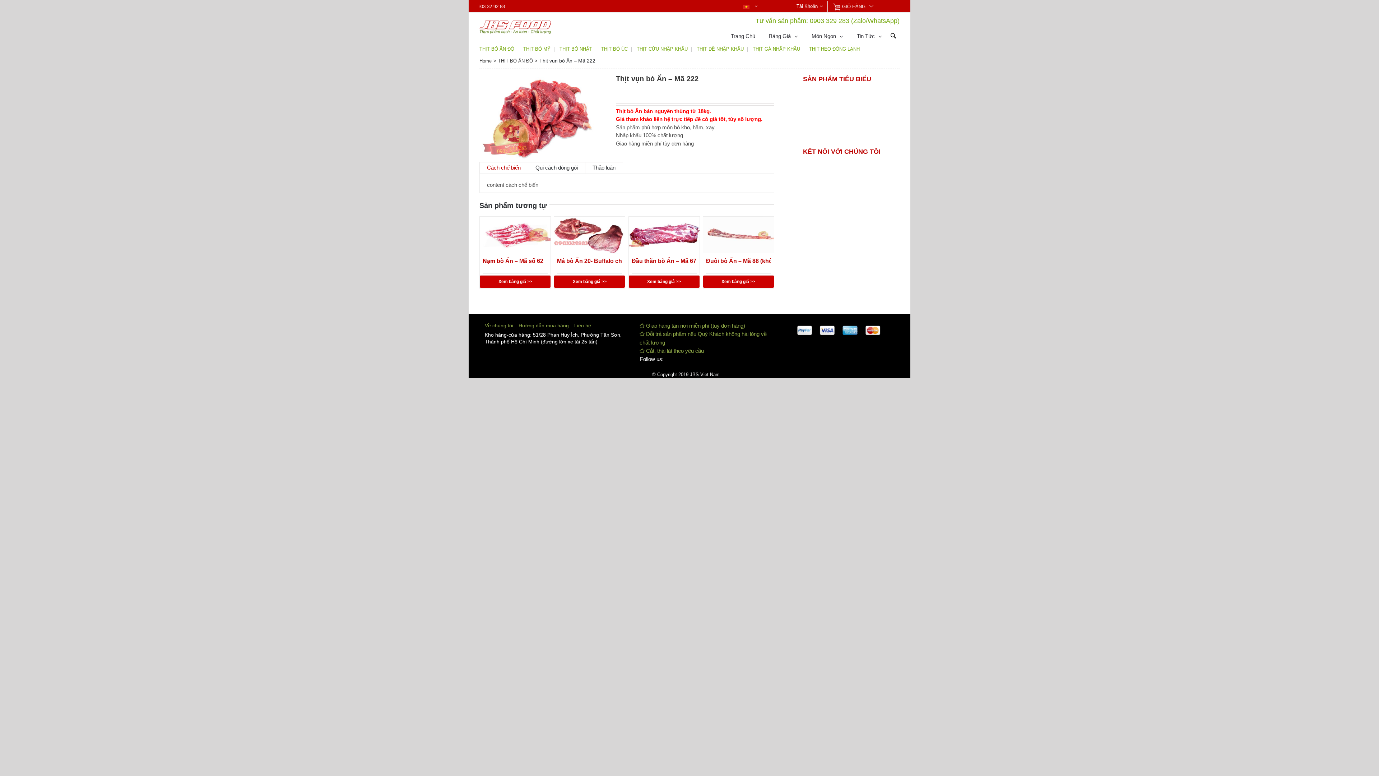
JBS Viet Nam (705, 374)
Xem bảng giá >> (515, 281)
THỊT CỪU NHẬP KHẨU (662, 49)
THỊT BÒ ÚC (614, 49)
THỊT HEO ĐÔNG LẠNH (834, 49)
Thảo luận (604, 168)
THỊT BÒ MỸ (537, 49)
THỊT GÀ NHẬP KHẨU (776, 49)
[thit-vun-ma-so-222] (542, 117)
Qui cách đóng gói (556, 168)
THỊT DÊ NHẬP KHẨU (720, 49)
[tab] (503, 168)
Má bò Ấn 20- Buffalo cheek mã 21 (589, 261)
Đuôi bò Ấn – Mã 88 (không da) (738, 261)
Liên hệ (582, 325)
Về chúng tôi (499, 325)
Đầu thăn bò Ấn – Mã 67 (664, 261)
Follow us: (652, 359)
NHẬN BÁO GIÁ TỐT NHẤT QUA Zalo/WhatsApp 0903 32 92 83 (595, 6)
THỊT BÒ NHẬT (576, 49)
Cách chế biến (504, 168)
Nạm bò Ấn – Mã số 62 (513, 261)
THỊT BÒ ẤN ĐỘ (496, 49)
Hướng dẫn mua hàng (544, 325)
